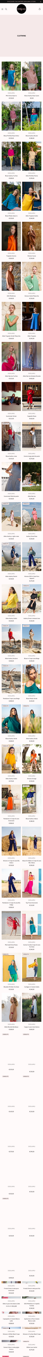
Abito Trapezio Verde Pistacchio (11, 336)
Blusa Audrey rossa (11, 456)
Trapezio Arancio (11, 256)
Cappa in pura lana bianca (31, 1027)
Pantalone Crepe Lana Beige (11, 698)
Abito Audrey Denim (11, 576)
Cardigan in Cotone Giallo (31, 987)
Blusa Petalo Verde (31, 698)
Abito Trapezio (32, 336)
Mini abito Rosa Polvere (11, 1149)
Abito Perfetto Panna (32, 176)
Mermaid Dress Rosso (11, 945)
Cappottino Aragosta (32, 1149)
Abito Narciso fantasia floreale (32, 376)
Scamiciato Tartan (11, 416)
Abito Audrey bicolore (11, 658)
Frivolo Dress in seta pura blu (31, 1315)
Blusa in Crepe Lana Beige (31, 658)
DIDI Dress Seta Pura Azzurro (31, 1189)
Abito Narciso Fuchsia (11, 376)
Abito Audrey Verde (31, 738)
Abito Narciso (32, 496)
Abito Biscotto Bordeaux (11, 1027)
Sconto (5, 1324)
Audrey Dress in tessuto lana (32, 618)
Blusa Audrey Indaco (32, 818)
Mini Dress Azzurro (11, 95)
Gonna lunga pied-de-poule (32, 456)
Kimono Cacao (32, 256)
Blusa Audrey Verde (11, 738)
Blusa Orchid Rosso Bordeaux (11, 1067)
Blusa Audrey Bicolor (32, 136)
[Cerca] (6, 8)
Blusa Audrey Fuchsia (11, 176)
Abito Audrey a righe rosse (11, 536)
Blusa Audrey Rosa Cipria (31, 95)
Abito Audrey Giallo (11, 618)
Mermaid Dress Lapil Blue (31, 1109)
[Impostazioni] (39, 8)
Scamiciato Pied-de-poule (11, 496)
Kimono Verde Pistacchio (32, 296)
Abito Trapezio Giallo (32, 216)
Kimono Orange (31, 778)
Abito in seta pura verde (32, 1273)
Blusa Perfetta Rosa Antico (11, 136)
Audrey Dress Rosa (31, 536)
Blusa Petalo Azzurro (11, 216)
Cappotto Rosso (31, 416)
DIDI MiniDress (11, 296)
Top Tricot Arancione (32, 903)
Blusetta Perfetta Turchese (11, 987)
